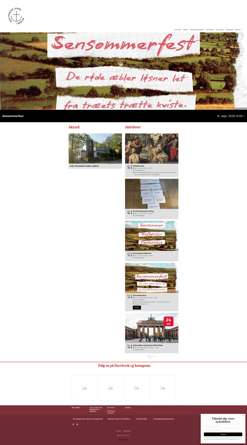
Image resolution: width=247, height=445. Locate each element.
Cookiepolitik (127, 431)
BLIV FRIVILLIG (220, 29)
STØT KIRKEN (209, 29)
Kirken (185, 29)
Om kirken (111, 408)
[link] (185, 30)
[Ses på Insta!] (77, 424)
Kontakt (238, 29)
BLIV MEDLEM (229, 29)
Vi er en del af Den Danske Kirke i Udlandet (95, 409)
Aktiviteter (177, 29)
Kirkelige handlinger (196, 29)
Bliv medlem (76, 408)
